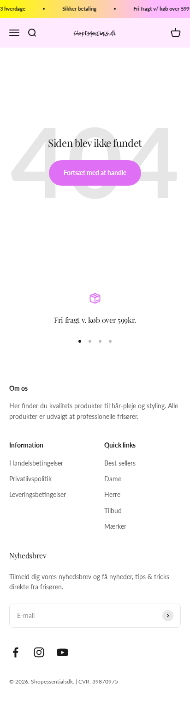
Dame (112, 479)
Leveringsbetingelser (37, 494)
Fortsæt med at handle (95, 172)
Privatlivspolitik (30, 479)
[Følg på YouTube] (62, 652)
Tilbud (113, 510)
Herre (112, 494)
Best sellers (120, 463)
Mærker (115, 526)
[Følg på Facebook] (15, 652)
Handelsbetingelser (36, 463)
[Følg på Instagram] (39, 652)
